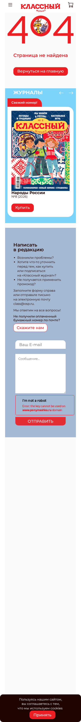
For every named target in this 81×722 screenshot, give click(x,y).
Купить (22, 207)
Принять (42, 715)
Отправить (40, 421)
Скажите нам (30, 327)
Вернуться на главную (40, 71)
